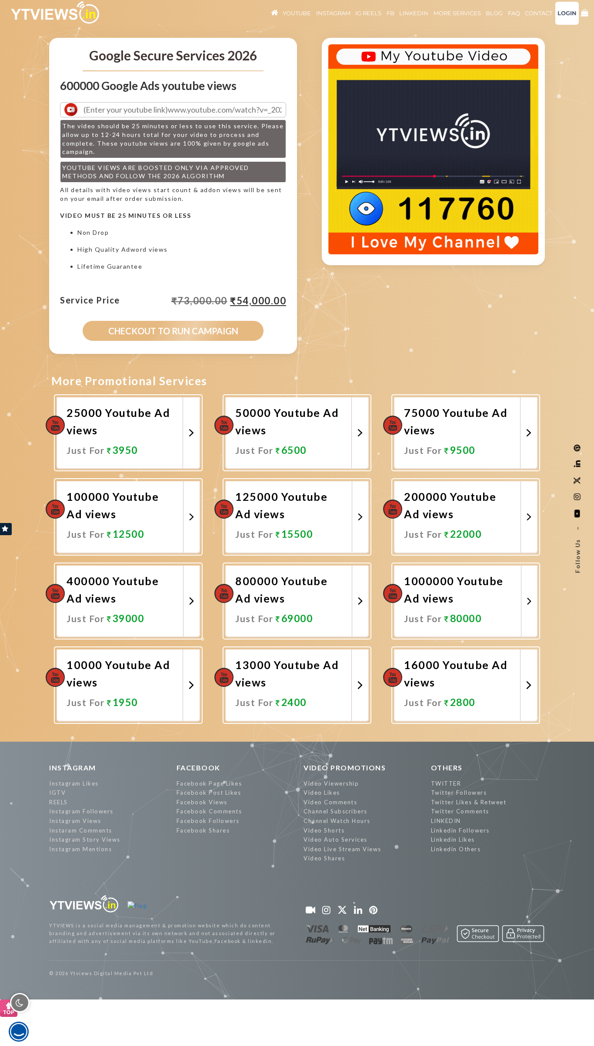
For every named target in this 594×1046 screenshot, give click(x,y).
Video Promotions (345, 767)
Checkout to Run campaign (173, 331)
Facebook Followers (208, 820)
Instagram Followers (81, 811)
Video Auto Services (335, 839)
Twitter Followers (459, 792)
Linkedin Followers (460, 830)
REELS (58, 802)
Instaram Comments (80, 830)
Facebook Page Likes (209, 783)
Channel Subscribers (335, 811)
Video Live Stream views (342, 849)
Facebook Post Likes (209, 792)
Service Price (90, 300)
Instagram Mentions (80, 849)
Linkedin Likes (453, 839)
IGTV (57, 792)
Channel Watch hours (337, 820)
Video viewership (331, 783)
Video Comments (330, 802)
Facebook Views (202, 802)
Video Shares (324, 858)
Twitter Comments (460, 811)
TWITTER (446, 783)
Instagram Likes (74, 783)
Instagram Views (75, 820)
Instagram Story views (84, 839)
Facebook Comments (209, 811)
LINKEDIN (446, 820)
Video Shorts (324, 830)
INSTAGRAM (72, 767)
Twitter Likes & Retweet (469, 802)
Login (567, 13)
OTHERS (447, 767)
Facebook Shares (203, 830)
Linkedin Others (456, 849)
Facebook (198, 767)
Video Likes (322, 792)
